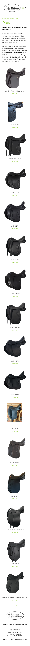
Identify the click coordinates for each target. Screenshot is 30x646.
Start (3, 18)
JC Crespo (15, 428)
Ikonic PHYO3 (15, 395)
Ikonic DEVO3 (15, 192)
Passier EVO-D (15, 563)
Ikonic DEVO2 (15, 125)
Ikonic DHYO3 (15, 327)
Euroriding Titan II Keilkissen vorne (15, 91)
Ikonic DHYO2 (15, 293)
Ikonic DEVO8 (15, 260)
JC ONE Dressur (15, 462)
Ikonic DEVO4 (15, 226)
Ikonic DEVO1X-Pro (15, 158)
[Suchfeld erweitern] (26, 8)
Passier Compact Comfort (15, 530)
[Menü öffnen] (23, 8)
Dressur (12, 18)
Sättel (7, 18)
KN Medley (15, 496)
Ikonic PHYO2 (15, 361)
